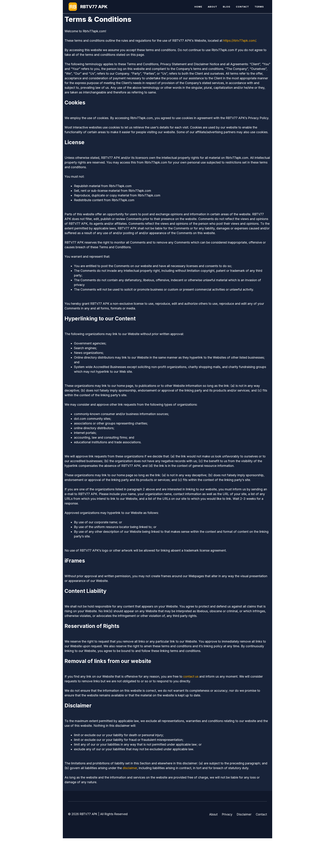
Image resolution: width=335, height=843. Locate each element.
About (212, 6)
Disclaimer (244, 814)
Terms (259, 6)
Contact (242, 6)
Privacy (227, 814)
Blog (226, 6)
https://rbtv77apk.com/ (239, 40)
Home (198, 6)
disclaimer (130, 768)
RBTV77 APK (93, 6)
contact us (190, 676)
